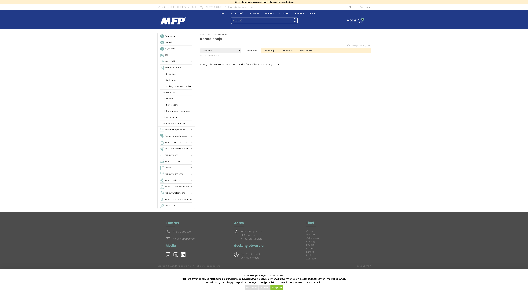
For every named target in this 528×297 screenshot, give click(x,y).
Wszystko (252, 50)
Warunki (310, 234)
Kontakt (284, 13)
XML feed (311, 258)
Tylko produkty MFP (360, 45)
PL (350, 7)
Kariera (299, 13)
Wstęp (203, 34)
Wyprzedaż (306, 50)
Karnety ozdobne (218, 34)
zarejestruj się (286, 2)
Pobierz (269, 13)
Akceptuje (276, 287)
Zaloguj (364, 7)
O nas (221, 13)
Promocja (270, 50)
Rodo (313, 13)
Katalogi (254, 13)
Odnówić (264, 287)
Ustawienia (252, 287)
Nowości (287, 50)
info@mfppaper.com (241, 7)
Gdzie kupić (236, 13)
